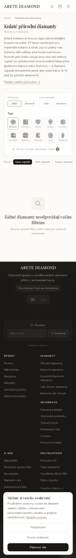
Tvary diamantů (50, 467)
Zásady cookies (36, 517)
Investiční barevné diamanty (52, 378)
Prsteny (9, 363)
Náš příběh (10, 460)
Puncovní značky (51, 442)
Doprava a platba (51, 409)
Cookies (46, 436)
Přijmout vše (38, 547)
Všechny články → (52, 488)
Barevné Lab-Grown (53, 393)
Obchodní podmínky (53, 416)
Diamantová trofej (15, 487)
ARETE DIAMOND (22, 6)
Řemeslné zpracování (17, 467)
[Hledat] (51, 6)
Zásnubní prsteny (15, 389)
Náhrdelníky (11, 370)
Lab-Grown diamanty (54, 387)
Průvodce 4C (49, 460)
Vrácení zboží (49, 423)
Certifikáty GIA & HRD (54, 474)
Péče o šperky (49, 480)
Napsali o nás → (38, 345)
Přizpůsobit (38, 527)
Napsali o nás (12, 480)
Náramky (9, 383)
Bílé (14, 103)
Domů (7, 18)
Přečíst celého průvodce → (22, 82)
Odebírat (60, 333)
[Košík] (60, 6)
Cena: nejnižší (22, 162)
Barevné (29, 103)
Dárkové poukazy (15, 396)
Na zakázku (11, 474)
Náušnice (10, 376)
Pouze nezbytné (38, 537)
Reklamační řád (50, 429)
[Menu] (68, 6)
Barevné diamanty (52, 370)
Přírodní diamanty (51, 363)
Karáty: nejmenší (64, 162)
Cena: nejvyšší (42, 162)
